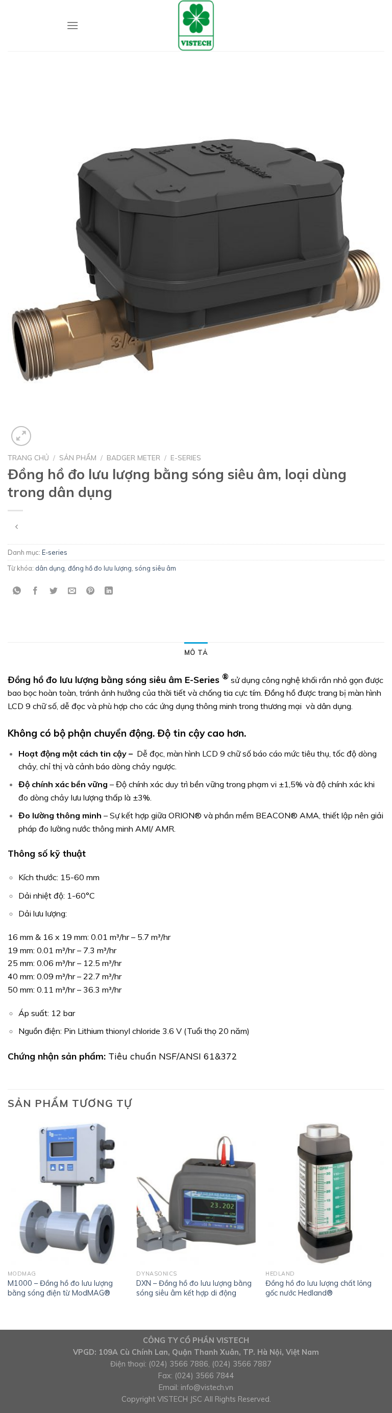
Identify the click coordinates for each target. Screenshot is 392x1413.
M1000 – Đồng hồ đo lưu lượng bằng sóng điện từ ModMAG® (60, 1288)
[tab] (196, 652)
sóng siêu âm (155, 568)
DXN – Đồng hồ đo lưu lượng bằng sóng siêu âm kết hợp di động (194, 1288)
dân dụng (50, 568)
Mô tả (196, 652)
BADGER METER (133, 457)
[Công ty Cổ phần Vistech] (196, 25)
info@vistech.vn (207, 1387)
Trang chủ (28, 457)
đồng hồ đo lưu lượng (100, 568)
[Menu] (72, 25)
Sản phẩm (77, 457)
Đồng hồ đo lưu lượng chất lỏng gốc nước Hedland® (318, 1288)
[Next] (383, 1225)
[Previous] (8, 1225)
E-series (185, 457)
